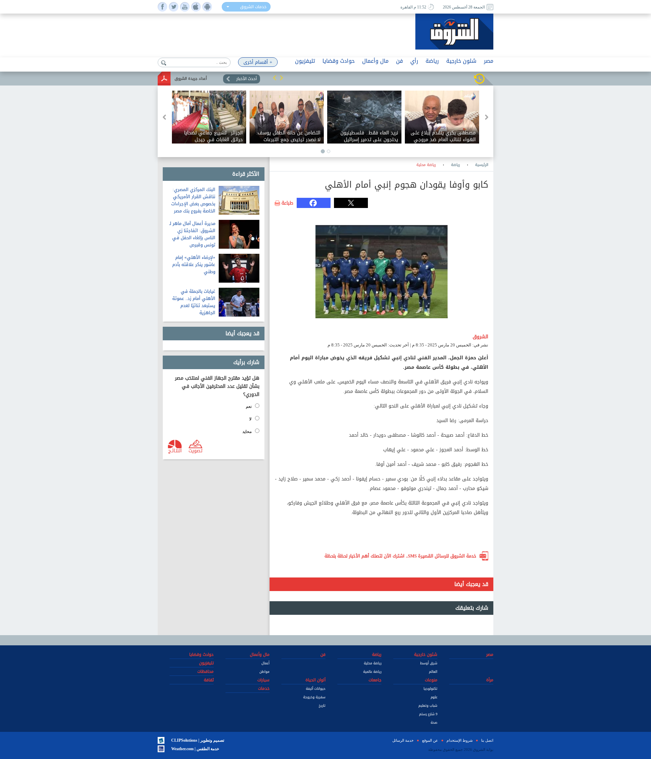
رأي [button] (414, 61)
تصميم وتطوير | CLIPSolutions (197, 740)
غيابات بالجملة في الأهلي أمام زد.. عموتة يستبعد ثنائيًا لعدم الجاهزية (193, 302)
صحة (434, 722)
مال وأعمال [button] (375, 61)
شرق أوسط (428, 663)
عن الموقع (430, 740)
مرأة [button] (489, 680)
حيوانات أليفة (316, 688)
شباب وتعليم (427, 705)
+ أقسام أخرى (257, 62)
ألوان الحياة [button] (315, 680)
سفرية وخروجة (314, 697)
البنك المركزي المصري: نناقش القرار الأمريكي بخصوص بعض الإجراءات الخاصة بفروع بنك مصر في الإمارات (193, 203)
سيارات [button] (263, 680)
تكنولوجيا (430, 688)
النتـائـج (175, 450)
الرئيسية (481, 165)
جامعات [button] (375, 680)
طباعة (287, 203)
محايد (247, 431)
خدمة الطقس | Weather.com (195, 748)
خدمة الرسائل (403, 740)
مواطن (264, 671)
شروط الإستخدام (460, 740)
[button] (274, 77)
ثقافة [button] (209, 680)
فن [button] (399, 61)
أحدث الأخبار (246, 78)
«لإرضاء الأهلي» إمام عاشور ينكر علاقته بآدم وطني (193, 264)
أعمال (265, 663)
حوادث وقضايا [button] (338, 61)
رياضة (455, 165)
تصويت (195, 450)
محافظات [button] (205, 671)
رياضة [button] (432, 61)
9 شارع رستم (428, 714)
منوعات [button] (431, 680)
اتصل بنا (487, 740)
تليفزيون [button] (305, 61)
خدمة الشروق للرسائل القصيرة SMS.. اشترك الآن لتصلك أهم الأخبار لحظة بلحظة (400, 556)
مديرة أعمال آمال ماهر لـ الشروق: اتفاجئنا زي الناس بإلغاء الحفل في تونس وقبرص (192, 234)
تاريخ (322, 705)
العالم (433, 671)
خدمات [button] (264, 688)
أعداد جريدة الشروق (191, 78)
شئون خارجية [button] (461, 61)
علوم (434, 697)
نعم (249, 406)
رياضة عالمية (372, 671)
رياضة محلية (426, 165)
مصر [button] (488, 61)
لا (250, 419)
